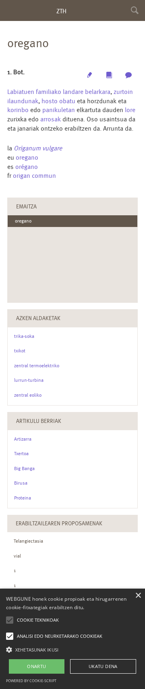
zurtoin (123, 92)
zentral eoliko (27, 395)
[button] (72, 649)
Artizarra (22, 439)
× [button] (138, 596)
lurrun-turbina (29, 380)
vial (17, 556)
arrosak (50, 119)
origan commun (34, 175)
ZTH (61, 11)
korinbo (18, 110)
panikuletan (58, 110)
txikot (19, 351)
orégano (26, 167)
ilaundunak (22, 101)
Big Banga (24, 468)
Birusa (20, 483)
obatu (67, 101)
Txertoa (21, 453)
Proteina (22, 498)
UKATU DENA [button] (103, 666)
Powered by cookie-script (31, 680)
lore (130, 110)
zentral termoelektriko (36, 365)
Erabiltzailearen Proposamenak (59, 523)
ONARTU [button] (36, 666)
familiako (48, 92)
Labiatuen (20, 92)
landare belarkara (86, 92)
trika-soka (24, 336)
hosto (49, 101)
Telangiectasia (28, 541)
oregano (27, 157)
